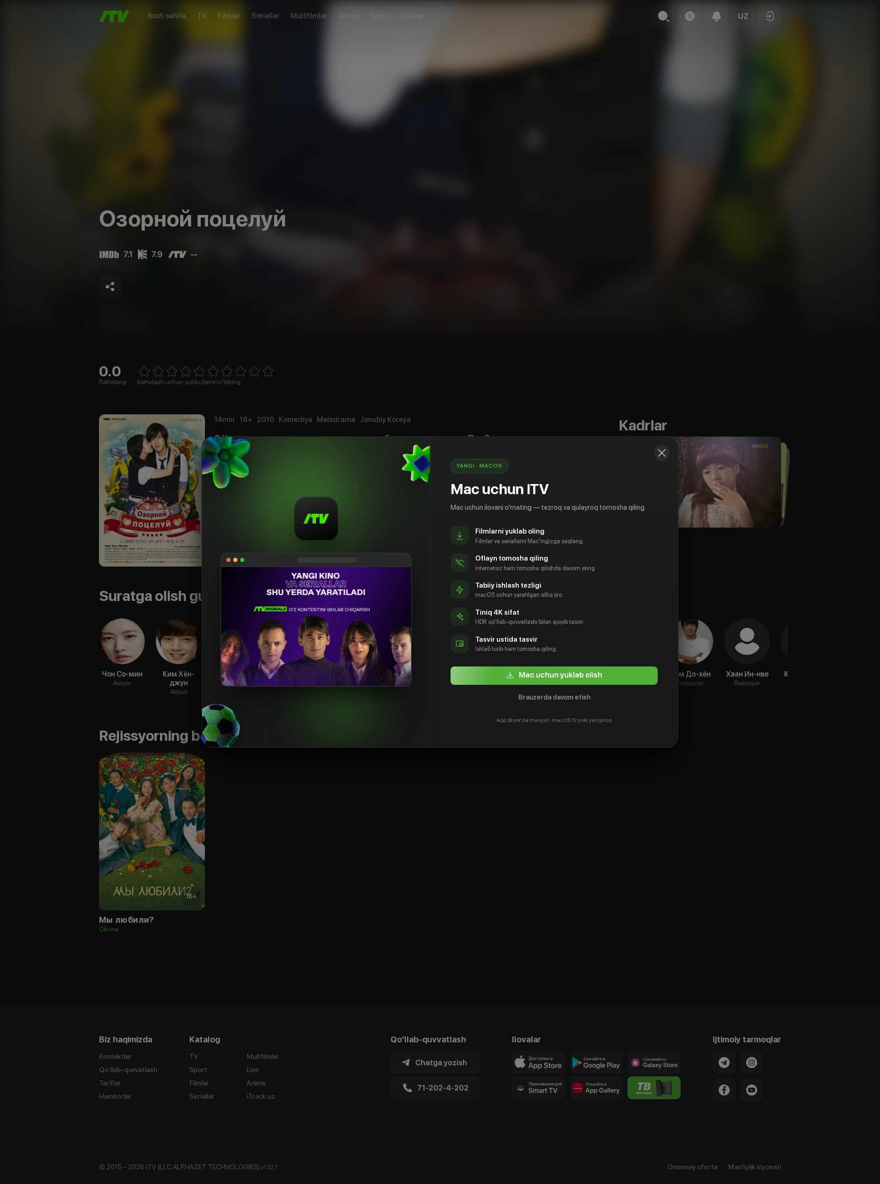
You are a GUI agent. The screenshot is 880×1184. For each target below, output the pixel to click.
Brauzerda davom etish (554, 697)
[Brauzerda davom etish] (662, 453)
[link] (554, 675)
